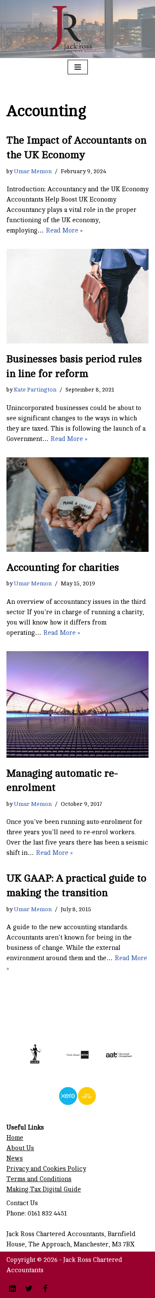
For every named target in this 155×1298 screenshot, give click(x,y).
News (14, 1158)
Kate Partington (35, 389)
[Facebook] (45, 1289)
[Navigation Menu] (78, 67)
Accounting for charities (62, 567)
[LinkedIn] (12, 1289)
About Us (20, 1148)
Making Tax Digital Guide (43, 1189)
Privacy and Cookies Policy (46, 1168)
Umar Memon (33, 171)
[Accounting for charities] (77, 504)
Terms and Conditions (38, 1179)
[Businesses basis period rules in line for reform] (77, 296)
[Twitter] (29, 1289)
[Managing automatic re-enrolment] (77, 704)
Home (14, 1138)
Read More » (64, 230)
